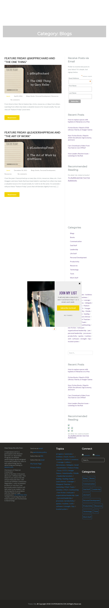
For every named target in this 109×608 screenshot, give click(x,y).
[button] (68, 293)
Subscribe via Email (68, 308)
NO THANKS (68, 315)
